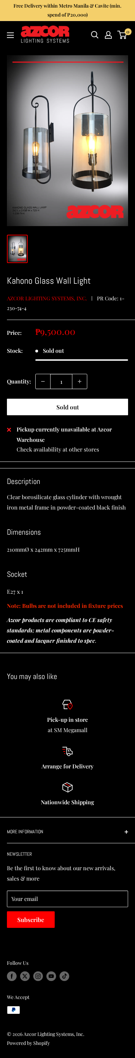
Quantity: (19, 381)
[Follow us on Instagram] (38, 976)
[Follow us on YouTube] (51, 976)
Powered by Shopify (28, 1043)
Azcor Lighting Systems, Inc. (47, 298)
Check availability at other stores (58, 449)
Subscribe (30, 919)
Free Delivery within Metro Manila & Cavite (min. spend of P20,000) (68, 10)
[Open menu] (10, 35)
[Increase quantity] (79, 381)
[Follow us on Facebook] (12, 976)
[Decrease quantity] (43, 381)
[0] (122, 35)
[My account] (108, 35)
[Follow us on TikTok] (64, 976)
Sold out (67, 407)
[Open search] (95, 35)
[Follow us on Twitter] (25, 976)
